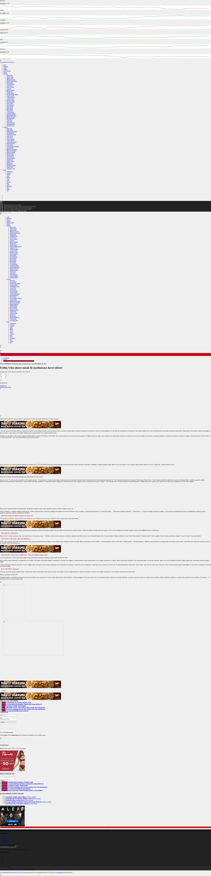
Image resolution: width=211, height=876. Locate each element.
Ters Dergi (6, 358)
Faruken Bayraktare (12, 131)
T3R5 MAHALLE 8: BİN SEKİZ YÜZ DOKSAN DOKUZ (20, 206)
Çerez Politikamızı (18, 869)
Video (8, 189)
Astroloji (9, 173)
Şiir (7, 190)
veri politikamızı (59, 872)
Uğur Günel (10, 167)
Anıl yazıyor (10, 85)
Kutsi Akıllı (10, 111)
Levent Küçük (10, 112)
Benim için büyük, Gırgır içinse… (13, 205)
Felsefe (8, 174)
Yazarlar (5, 74)
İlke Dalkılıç (10, 109)
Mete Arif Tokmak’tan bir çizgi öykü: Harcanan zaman (18, 208)
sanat (8, 180)
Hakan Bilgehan (11, 152)
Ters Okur (9, 186)
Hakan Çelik (10, 78)
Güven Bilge (10, 148)
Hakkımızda (6, 840)
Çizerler (5, 127)
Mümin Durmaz (11, 158)
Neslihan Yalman (11, 113)
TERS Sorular (7, 71)
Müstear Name (10, 118)
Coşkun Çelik (10, 99)
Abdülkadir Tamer (11, 134)
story (4, 690)
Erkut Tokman (10, 87)
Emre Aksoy (10, 145)
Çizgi (4, 65)
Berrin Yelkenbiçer (11, 115)
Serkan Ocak (10, 76)
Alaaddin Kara (10, 84)
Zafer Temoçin (10, 139)
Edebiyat (5, 66)
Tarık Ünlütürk (10, 122)
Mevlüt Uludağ (11, 90)
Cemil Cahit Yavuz (11, 142)
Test (8, 188)
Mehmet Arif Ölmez (12, 149)
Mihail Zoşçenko (11, 79)
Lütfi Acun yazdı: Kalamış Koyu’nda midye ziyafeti (17, 209)
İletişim (5, 842)
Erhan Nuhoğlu (11, 143)
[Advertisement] (105, 402)
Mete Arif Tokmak (11, 150)
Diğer (4, 170)
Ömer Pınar (10, 119)
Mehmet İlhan (10, 153)
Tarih (8, 185)
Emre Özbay (10, 103)
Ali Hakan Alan (11, 168)
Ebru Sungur (10, 106)
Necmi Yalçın (10, 155)
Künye (5, 839)
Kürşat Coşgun (10, 100)
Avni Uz (9, 88)
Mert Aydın (10, 75)
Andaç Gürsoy (10, 140)
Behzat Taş (9, 91)
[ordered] (10, 722)
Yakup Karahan (11, 124)
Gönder (2, 722)
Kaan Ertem (10, 130)
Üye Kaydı (6, 837)
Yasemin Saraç (10, 125)
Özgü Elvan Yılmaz (12, 81)
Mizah (8, 177)
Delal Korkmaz (11, 102)
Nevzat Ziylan (10, 156)
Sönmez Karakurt (11, 165)
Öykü (8, 179)
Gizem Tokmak (11, 97)
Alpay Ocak (10, 136)
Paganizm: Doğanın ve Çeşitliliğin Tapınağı (15, 211)
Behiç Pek (9, 128)
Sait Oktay (9, 121)
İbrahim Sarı (10, 164)
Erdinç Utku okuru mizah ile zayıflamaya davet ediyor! (25, 353)
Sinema (8, 182)
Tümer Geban (10, 161)
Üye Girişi (6, 836)
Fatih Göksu (10, 108)
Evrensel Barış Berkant (13, 146)
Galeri (5, 68)
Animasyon (10, 171)
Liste (8, 176)
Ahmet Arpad (10, 93)
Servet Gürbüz (10, 133)
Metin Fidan (10, 82)
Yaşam (5, 72)
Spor (8, 183)
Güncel (5, 69)
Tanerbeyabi (10, 159)
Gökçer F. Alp (10, 96)
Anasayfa (2, 353)
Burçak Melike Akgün (12, 94)
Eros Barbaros (10, 105)
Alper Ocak (10, 137)
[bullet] (12, 722)
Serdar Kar (9, 162)
